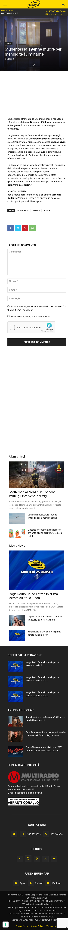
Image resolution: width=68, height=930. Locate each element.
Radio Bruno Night (9, 13)
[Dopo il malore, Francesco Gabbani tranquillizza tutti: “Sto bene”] (17, 620)
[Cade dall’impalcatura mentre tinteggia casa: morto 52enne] (17, 518)
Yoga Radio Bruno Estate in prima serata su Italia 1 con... (33, 596)
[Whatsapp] (23, 834)
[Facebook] (10, 228)
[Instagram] (28, 858)
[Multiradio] (34, 782)
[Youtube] (54, 859)
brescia (47, 210)
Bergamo (36, 210)
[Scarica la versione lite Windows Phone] (48, 883)
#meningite (22, 210)
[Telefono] (46, 834)
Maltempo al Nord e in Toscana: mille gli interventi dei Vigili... (32, 494)
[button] (63, 4)
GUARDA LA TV (55, 14)
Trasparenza (52, 926)
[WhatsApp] (32, 228)
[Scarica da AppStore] (16, 883)
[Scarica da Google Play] (31, 883)
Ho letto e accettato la (30, 316)
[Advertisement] (37, 94)
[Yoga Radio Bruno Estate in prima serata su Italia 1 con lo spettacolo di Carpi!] (36, 570)
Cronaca (9, 44)
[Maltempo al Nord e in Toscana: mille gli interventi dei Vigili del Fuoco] (36, 474)
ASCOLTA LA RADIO (57, 11)
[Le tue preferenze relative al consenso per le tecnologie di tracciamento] (6, 924)
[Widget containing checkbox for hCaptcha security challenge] (31, 327)
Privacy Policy (41, 316)
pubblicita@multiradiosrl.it (28, 792)
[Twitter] (18, 228)
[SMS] (14, 834)
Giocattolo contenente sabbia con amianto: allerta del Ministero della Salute (45, 533)
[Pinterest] (25, 228)
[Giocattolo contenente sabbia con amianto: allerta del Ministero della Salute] (17, 533)
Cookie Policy (37, 926)
